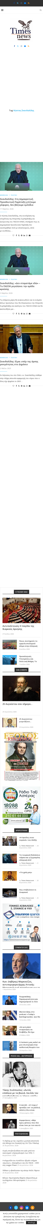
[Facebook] (14, 3)
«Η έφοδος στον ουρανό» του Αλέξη (28, 838)
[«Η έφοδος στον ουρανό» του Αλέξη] (10, 841)
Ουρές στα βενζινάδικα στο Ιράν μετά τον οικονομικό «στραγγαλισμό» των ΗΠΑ (19, 1152)
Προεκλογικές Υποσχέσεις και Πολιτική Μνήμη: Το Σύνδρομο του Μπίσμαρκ (28, 661)
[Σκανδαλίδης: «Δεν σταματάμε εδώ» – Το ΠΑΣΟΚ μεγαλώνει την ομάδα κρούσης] (21, 260)
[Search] (40, 10)
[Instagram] (21, 3)
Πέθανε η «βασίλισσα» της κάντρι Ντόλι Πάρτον (21, 1170)
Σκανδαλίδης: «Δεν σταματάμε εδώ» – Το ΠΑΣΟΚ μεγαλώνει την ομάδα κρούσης (20, 286)
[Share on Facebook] (16, 235)
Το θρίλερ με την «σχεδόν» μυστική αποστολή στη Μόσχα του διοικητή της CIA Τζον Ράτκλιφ (21, 1142)
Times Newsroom (27, 846)
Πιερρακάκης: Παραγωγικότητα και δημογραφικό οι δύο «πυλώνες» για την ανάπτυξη (28, 1001)
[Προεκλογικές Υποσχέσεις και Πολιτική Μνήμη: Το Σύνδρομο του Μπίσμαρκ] (10, 660)
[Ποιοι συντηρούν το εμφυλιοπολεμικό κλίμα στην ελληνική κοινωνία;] (10, 644)
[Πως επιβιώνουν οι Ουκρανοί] (10, 893)
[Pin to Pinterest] (21, 235)
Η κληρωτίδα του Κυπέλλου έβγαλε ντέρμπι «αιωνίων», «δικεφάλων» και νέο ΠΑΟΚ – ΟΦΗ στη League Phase (21, 1162)
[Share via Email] (29, 235)
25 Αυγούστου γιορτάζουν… (25, 720)
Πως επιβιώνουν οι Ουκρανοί (27, 890)
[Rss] (28, 3)
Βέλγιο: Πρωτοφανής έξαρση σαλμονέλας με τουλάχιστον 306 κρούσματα (20, 1179)
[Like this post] (13, 235)
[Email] (25, 3)
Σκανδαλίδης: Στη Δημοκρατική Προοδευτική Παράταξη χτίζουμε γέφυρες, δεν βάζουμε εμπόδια (18, 202)
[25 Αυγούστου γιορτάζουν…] (10, 722)
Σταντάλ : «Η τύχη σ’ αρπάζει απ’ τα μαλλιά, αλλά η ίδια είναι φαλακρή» (29, 1109)
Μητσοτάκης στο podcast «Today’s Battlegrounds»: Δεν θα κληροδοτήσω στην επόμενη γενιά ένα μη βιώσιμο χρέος (29, 1018)
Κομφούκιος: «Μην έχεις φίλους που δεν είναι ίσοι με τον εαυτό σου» (29, 1124)
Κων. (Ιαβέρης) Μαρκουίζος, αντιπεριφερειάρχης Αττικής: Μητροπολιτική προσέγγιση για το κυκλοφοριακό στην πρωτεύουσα (21, 986)
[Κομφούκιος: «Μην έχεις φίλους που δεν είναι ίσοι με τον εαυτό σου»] (10, 1124)
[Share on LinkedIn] (24, 235)
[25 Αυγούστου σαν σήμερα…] (21, 688)
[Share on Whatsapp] (27, 235)
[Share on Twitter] (19, 235)
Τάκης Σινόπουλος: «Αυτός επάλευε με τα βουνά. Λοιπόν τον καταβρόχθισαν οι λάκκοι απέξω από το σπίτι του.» (20, 1095)
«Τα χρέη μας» (25, 872)
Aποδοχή (31, 1222)
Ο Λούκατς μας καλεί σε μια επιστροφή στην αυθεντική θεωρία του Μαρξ (29, 1046)
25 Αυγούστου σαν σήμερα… (17, 704)
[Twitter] (18, 3)
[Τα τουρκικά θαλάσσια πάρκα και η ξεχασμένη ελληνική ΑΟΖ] (10, 858)
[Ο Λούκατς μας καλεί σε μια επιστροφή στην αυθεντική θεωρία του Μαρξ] (10, 1046)
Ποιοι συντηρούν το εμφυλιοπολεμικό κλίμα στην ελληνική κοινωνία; (28, 645)
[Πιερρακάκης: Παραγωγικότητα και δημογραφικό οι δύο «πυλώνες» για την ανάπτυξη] (10, 1000)
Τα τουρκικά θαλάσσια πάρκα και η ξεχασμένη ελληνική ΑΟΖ (29, 857)
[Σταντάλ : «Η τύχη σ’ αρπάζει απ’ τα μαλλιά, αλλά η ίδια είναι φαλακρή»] (10, 1108)
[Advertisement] (21, 80)
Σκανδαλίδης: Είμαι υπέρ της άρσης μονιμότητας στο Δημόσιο (19, 363)
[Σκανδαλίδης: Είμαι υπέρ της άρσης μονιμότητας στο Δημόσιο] (21, 338)
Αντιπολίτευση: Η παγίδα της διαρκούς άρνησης (18, 627)
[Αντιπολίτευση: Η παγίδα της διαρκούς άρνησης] (21, 610)
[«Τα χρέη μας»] (10, 876)
